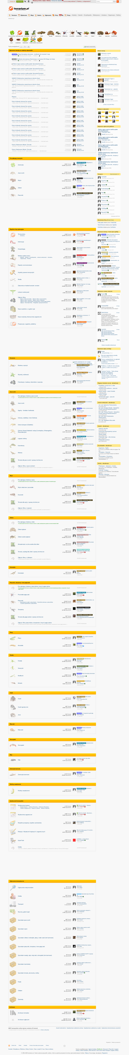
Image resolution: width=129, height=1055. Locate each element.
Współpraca (16, 1049)
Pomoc (47, 1045)
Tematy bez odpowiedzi (57, 0)
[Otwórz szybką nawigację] (25, 1)
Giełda (20, 847)
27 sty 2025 (79, 747)
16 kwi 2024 (79, 832)
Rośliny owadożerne (15, 784)
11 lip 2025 (79, 383)
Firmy (68, 15)
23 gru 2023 (79, 808)
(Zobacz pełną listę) (45, 1029)
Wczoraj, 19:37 (80, 141)
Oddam (20, 990)
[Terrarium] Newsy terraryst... (83, 233)
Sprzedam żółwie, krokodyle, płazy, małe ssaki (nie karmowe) (35, 937)
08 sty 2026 (79, 293)
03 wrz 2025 (79, 325)
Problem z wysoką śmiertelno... (85, 666)
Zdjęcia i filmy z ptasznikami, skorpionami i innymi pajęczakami (35, 301)
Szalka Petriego (103, 394)
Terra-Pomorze (101, 225)
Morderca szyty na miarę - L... (84, 278)
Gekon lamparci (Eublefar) (25, 424)
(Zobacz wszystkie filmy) (108, 104)
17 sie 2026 (79, 888)
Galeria (39, 15)
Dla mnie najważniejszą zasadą (109, 355)
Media (19, 279)
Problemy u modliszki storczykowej (110, 366)
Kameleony (21, 445)
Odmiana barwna (90, 429)
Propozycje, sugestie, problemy (27, 324)
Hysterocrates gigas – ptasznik (106, 396)
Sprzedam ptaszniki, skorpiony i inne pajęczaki (31, 946)
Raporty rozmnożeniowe (25, 265)
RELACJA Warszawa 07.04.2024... (85, 830)
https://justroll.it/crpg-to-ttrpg (107, 331)
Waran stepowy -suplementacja (83, 451)
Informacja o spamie (106, 53)
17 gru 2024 (79, 440)
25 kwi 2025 (79, 647)
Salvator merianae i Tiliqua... (84, 171)
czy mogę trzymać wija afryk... (84, 758)
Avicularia (79, 980)
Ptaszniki (20, 195)
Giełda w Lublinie (36, 808)
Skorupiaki (13, 739)
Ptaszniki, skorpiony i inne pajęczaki (20, 582)
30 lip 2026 (79, 489)
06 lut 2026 (79, 596)
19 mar (117, 329)
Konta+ (31, 1049)
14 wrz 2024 (79, 243)
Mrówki (20, 683)
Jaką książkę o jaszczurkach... (84, 247)
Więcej (87, 1053)
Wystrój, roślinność (23, 374)
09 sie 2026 (79, 426)
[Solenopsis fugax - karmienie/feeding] (101, 85)
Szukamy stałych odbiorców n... (84, 962)
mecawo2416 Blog (105, 352)
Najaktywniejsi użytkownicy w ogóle (92, 1028)
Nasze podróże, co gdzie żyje (26, 309)
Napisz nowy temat (90, 46)
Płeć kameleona (115, 256)
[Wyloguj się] (32, 2)
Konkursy (22, 235)
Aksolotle (20, 645)
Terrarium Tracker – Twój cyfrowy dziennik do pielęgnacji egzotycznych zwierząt (109, 373)
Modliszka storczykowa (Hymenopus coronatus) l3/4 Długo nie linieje (36, 59)
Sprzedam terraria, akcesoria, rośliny (28, 973)
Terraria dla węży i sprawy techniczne (28, 502)
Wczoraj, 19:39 (80, 117)
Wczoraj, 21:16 (80, 65)
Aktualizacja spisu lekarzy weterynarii (110, 70)
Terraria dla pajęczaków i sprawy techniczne (30, 617)
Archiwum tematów (23, 1013)
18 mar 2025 (80, 310)
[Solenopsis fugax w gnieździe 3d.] (101, 80)
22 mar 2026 (80, 236)
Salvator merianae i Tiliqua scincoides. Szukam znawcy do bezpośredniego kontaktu (110, 267)
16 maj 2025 (79, 531)
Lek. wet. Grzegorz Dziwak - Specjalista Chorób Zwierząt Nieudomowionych (109, 408)
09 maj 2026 (79, 462)
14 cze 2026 (79, 662)
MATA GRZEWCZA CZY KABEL (84, 365)
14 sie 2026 (79, 174)
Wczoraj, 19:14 (80, 150)
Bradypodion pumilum (104, 439)
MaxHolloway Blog (105, 356)
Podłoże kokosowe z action (84, 373)
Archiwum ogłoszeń (23, 1019)
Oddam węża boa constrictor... (84, 989)
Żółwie (20, 188)
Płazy (11, 632)
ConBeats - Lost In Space (83, 839)
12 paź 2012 (79, 286)
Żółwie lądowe (22, 529)
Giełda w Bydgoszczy (25, 808)
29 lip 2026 (79, 496)
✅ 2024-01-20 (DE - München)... (84, 813)
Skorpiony (21, 609)
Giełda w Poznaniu (33, 807)
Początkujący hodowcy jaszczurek (28, 396)
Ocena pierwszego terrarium (83, 380)
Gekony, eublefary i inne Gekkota (27, 418)
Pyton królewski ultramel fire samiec (22, 101)
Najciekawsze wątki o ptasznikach (28, 602)
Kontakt (25, 1045)
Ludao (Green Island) (82, 307)
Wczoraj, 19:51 (80, 97)
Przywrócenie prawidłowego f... (84, 240)
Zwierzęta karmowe (15, 768)
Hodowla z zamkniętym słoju (84, 789)
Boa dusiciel (92, 1050)
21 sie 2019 (79, 318)
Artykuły (22, 257)
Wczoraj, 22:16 (80, 55)
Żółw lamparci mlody (82, 936)
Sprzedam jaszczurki (24, 920)
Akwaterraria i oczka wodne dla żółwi (28, 544)
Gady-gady (100, 222)
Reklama (22, 1049)
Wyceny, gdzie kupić (24, 912)
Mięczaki (12, 724)
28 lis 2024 (79, 553)
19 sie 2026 (79, 259)
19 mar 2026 (80, 412)
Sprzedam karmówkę (24, 964)
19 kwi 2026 (79, 670)
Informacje (21, 242)
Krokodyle (12, 567)
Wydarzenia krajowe (24, 805)
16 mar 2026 (80, 504)
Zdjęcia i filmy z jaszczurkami (39, 299)
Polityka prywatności (116, 1042)
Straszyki (20, 668)
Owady (29, 55)
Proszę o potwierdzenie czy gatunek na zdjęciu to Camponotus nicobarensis (110, 361)
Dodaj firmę (110, 220)
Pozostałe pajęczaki (23, 594)
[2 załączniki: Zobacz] (17, 54)
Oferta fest (79, 886)
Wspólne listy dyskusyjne (17, 229)
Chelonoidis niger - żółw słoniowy (107, 437)
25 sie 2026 (79, 446)
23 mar (117, 305)
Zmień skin (13, 1045)
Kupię (19, 982)
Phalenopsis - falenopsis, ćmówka (107, 466)
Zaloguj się (12, 1)
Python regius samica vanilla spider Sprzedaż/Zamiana (28, 64)
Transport (20, 904)
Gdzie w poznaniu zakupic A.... (84, 910)
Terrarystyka (21, 234)
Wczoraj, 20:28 (80, 86)
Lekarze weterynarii (42, 257)
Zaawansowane (120, 1)
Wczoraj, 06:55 (80, 983)
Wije (11, 755)
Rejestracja (20, 1)
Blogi (32, 15)
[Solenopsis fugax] (101, 100)
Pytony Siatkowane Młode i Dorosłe (21, 144)
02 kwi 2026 (79, 250)
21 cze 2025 (79, 731)
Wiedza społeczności (24, 255)
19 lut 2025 (79, 546)
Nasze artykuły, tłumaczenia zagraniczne (30, 317)
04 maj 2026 (79, 538)
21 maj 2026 (79, 273)
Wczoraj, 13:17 (80, 419)
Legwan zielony (22, 438)
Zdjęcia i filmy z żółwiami (38, 300)
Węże (19, 180)
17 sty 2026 (79, 1014)
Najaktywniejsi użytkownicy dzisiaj (75, 1028)
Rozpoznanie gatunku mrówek (108, 363)
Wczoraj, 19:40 (80, 112)
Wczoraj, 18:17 (80, 685)
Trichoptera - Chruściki (104, 452)
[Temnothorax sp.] (101, 95)
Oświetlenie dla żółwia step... (83, 551)
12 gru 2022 (79, 574)
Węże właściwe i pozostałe (25, 487)
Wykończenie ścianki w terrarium (111, 285)
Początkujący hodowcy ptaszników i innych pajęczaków (34, 586)
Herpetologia (21, 249)
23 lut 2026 (79, 618)
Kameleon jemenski (88, 444)
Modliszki (35, 55)
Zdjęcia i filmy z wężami (26, 300)
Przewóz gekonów (89, 423)
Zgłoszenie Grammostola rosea (84, 271)
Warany (20, 452)
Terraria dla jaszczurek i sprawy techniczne (30, 460)
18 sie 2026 (79, 1000)
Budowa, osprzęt (23, 365)
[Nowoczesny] (28, 47)
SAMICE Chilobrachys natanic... (84, 945)
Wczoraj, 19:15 (80, 145)
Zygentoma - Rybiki (104, 448)
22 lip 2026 (79, 965)
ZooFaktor (100, 227)
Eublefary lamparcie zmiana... (84, 918)
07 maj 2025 (79, 716)
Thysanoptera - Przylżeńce (105, 456)
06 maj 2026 (79, 905)
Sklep (27, 1049)
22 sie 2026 (79, 166)
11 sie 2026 (79, 197)
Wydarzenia (24, 15)
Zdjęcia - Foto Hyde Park (26, 302)
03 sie (118, 339)
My (61, 15)
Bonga (103, 351)
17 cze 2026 (79, 189)
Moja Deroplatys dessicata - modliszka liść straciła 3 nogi (34, 54)
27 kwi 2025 (79, 454)
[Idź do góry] (64, 1046)
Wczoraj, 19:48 (80, 107)
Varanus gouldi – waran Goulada (107, 391)
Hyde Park (21, 840)
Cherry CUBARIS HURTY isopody (85, 953)
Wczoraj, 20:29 (80, 80)
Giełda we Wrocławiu (44, 807)
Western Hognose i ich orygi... (84, 284)
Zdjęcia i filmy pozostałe (26, 299)
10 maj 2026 (79, 432)
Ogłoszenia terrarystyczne (30, 65)
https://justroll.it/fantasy (106, 332)
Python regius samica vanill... (84, 927)
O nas (43, 1049)
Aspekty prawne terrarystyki (26, 272)
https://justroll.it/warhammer (107, 333)
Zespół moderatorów (61, 1028)
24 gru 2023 (79, 815)
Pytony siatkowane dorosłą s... (84, 1018)
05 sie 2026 (79, 182)
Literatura (50, 257)
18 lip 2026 (79, 404)
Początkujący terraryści (16, 158)
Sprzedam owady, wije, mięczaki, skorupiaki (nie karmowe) (35, 955)
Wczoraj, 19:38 (80, 131)
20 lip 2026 (79, 841)
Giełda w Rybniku (45, 808)
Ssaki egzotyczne (23, 707)
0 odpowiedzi (68, 54)
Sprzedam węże (42, 65)
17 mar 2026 (80, 280)
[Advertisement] (89, 8)
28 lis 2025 (79, 639)
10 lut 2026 (79, 824)
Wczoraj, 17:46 (80, 921)
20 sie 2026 (79, 898)
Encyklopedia (33, 257)
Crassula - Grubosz (103, 470)
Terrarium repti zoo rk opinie (83, 459)
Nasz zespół (37, 1049)
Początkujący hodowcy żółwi (26, 522)
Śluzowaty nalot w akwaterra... (85, 543)
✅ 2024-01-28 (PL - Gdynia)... (84, 805)
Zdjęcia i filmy (22, 297)
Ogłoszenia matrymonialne (25, 887)
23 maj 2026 (79, 776)
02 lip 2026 (79, 611)
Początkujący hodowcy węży (26, 480)
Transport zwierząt (81, 902)
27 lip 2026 (79, 267)
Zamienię (20, 999)
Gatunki (27, 257)
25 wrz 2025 (79, 709)
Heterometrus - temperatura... (84, 608)
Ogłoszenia (48, 15)
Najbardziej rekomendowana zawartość (111, 1028)
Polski (20, 1045)
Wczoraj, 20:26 (80, 92)
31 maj (118, 294)
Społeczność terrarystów (16, 801)
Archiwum (12, 1007)
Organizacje (23, 258)
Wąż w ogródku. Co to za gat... (84, 298)
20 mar (117, 312)
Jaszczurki (21, 173)
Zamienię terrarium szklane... (83, 998)
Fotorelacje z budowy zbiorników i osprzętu (30, 382)
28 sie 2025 (79, 792)
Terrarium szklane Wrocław (83, 971)
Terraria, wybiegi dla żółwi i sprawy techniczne (31, 551)
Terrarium (14, 15)
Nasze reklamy (49, 1049)
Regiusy (14, 96)
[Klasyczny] (21, 47)
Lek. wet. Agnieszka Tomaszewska (108, 405)
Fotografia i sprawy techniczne (40, 302)
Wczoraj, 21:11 (80, 74)
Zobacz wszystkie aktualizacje (109, 345)
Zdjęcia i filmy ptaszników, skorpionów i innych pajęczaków (35, 622)
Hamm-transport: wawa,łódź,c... (84, 821)
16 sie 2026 (79, 603)
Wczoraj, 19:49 (80, 102)
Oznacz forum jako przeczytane (36, 1045)
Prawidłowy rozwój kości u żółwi (107, 385)
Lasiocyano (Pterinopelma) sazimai (107, 431)
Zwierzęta (21, 165)
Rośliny (29, 258)
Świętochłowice (24, 807)
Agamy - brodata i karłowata (26, 410)
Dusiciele (20, 495)
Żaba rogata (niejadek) (87, 636)
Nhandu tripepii (102, 434)
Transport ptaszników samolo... (84, 322)
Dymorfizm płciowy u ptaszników (45, 602)
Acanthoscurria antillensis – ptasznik (108, 388)
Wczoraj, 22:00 (80, 60)
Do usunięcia (88, 401)
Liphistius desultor (103, 428)
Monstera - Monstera (104, 474)
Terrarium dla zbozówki (82, 501)
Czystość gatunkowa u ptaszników (28, 603)
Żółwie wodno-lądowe (24, 537)
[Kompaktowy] (25, 47)
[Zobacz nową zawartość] (28, 1)
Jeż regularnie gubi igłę (87, 713)
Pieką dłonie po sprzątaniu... (83, 194)
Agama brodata (92, 1049)
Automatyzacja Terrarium (83, 616)
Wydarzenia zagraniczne (25, 814)
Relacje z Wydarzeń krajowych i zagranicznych (31, 831)
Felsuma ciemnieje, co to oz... (84, 416)
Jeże (19, 715)
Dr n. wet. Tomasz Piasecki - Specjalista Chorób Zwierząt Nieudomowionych (109, 412)
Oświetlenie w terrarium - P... (83, 315)
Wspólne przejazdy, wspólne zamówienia (29, 823)
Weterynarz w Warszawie (83, 290)
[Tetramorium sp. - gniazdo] (101, 90)
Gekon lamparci (84, 1050)
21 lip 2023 (79, 700)
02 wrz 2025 (79, 376)
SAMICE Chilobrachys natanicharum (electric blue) (26, 78)
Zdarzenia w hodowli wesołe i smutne (28, 285)
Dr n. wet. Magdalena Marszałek (107, 420)
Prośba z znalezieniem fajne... (83, 705)
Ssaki (11, 692)
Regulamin (108, 1042)
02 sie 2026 (79, 369)
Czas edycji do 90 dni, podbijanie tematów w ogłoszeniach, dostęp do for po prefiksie (109, 59)
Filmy (56, 15)
